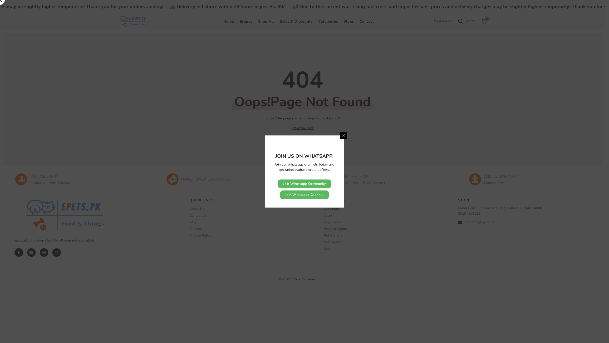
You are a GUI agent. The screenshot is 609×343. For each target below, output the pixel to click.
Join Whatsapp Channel (304, 194)
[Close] (343, 135)
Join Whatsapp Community (304, 184)
